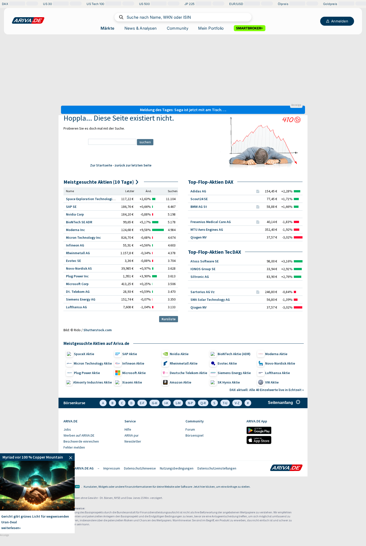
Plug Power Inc (77, 276)
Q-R (203, 403)
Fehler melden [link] (74, 447)
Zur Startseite (101, 165)
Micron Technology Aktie (93, 363)
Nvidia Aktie (179, 354)
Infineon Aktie (133, 363)
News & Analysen (140, 28)
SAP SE (71, 206)
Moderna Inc (75, 230)
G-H (154, 403)
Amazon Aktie (180, 382)
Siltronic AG (199, 276)
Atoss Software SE (204, 261)
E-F (142, 403)
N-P (190, 403)
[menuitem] (91, 430)
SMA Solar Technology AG (210, 299)
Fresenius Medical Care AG (210, 222)
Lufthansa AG (76, 307)
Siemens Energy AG (80, 299)
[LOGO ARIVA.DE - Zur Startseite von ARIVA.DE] (28, 20)
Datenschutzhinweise (140, 468)
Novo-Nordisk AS (79, 268)
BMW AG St (198, 206)
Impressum (111, 468)
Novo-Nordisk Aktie (280, 363)
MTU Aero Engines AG (206, 229)
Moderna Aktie (276, 354)
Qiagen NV (198, 237)
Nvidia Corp (75, 214)
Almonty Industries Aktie (92, 382)
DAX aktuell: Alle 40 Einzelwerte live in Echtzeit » (267, 390)
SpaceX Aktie (84, 354)
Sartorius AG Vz (202, 292)
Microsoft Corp (77, 284)
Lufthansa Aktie (277, 373)
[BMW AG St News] (258, 206)
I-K (166, 403)
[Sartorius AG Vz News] (258, 292)
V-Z (237, 403)
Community (177, 28)
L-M (178, 403)
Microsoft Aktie (134, 373)
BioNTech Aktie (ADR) (234, 354)
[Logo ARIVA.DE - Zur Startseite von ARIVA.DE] (286, 468)
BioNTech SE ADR (79, 222)
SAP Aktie (129, 354)
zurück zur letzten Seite (133, 165)
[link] (37, 457)
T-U (225, 403)
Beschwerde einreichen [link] (81, 441)
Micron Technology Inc (83, 237)
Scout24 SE (199, 199)
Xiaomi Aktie (132, 382)
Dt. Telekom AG (78, 291)
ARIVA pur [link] (131, 435)
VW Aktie (272, 382)
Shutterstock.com (97, 330)
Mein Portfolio (211, 28)
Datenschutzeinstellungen (216, 468)
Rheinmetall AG (78, 253)
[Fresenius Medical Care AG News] (258, 222)
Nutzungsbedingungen (176, 468)
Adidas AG (198, 191)
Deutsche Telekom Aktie (188, 373)
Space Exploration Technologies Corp (95, 199)
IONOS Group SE (202, 269)
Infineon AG (75, 245)
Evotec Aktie (227, 363)
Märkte (107, 28)
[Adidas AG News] (258, 191)
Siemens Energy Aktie (234, 373)
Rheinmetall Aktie (183, 363)
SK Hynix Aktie (229, 382)
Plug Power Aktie (87, 373)
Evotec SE (73, 260)
